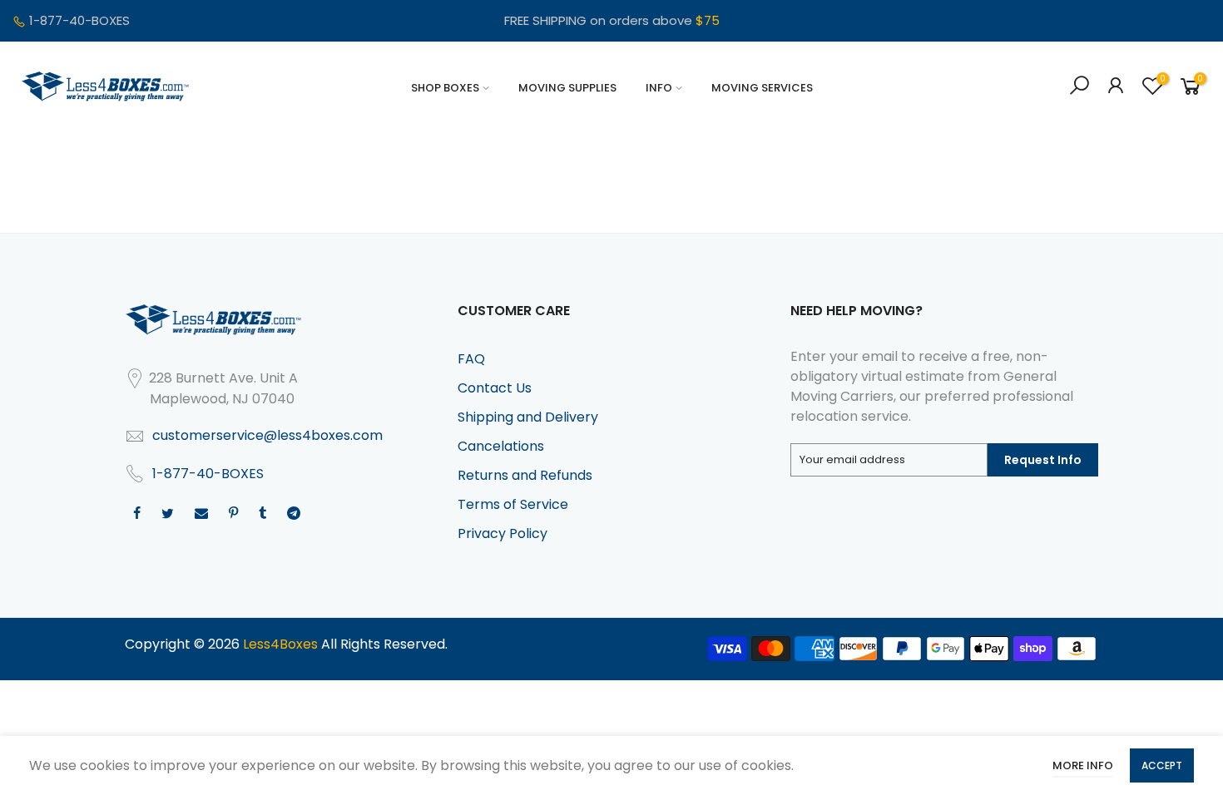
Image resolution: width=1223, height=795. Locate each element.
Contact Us (495, 388)
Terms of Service (513, 504)
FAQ (471, 358)
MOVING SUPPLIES (567, 88)
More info (1082, 765)
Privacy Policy (502, 533)
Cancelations (501, 446)
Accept (1161, 765)
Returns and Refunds (525, 475)
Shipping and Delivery (528, 417)
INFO (659, 88)
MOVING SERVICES (762, 88)
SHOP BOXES (445, 88)
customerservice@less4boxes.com (267, 435)
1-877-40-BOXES (79, 20)
